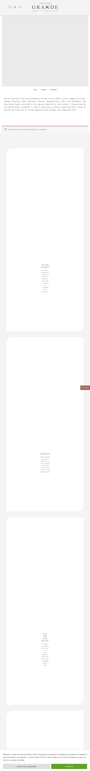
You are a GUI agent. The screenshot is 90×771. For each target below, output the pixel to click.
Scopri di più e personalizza (26, 766)
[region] (45, 760)
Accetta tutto (69, 766)
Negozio (43, 90)
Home (35, 90)
